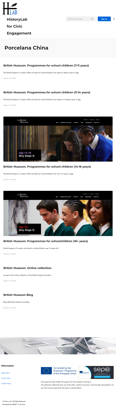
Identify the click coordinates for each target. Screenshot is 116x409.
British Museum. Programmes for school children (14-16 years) (47, 166)
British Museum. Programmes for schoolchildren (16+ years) (45, 241)
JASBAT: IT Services (18, 404)
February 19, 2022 (9, 78)
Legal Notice (5, 373)
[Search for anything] (92, 19)
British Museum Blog (18, 295)
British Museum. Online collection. (27, 268)
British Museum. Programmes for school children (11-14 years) (46, 92)
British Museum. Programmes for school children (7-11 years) (46, 65)
